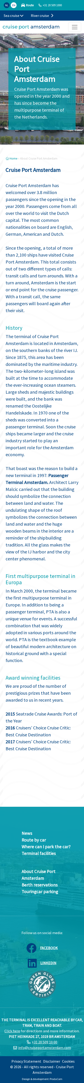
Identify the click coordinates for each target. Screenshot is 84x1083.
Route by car (34, 840)
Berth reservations (40, 885)
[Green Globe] (42, 983)
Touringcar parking (40, 891)
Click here (12, 1031)
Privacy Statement (26, 1061)
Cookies (68, 1061)
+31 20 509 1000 (52, 5)
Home (13, 158)
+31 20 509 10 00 (44, 1042)
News (27, 833)
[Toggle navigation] (74, 27)
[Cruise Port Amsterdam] (31, 27)
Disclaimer (51, 1061)
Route (30, 5)
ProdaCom (56, 1079)
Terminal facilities (39, 853)
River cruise (40, 15)
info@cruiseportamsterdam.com (44, 1047)
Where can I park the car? (46, 846)
